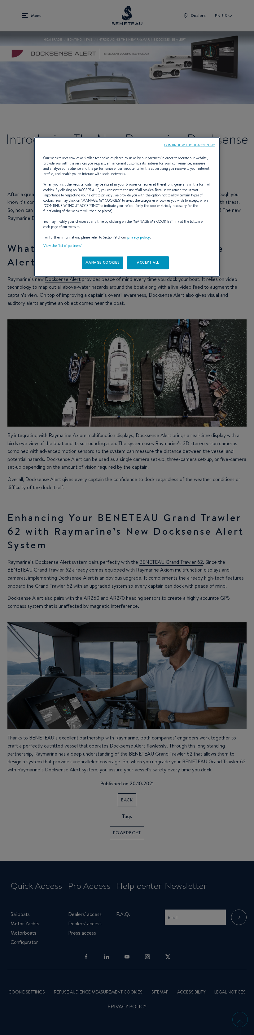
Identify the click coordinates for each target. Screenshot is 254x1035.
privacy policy (138, 237)
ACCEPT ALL (148, 262)
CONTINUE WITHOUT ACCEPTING (189, 145)
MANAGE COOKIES (102, 262)
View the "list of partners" (62, 245)
